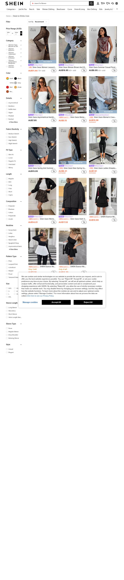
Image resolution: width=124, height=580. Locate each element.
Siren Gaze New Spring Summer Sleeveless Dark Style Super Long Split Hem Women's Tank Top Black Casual (73, 168)
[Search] (91, 3)
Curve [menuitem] (70, 9)
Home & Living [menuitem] (79, 9)
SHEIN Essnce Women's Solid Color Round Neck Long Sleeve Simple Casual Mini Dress (103, 217)
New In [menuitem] (31, 9)
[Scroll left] (114, 9)
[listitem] (42, 49)
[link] (103, 3)
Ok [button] (21, 33)
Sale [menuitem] (38, 9)
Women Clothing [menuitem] (48, 9)
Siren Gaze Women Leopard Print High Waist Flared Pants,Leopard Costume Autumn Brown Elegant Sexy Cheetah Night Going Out (42, 67)
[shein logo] (14, 3)
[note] (42, 61)
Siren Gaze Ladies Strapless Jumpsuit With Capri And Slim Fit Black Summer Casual (103, 168)
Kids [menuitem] (100, 9)
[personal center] (98, 3)
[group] (14, 45)
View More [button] (14, 122)
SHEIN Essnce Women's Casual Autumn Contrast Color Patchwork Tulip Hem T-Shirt (42, 267)
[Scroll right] (117, 9)
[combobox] (38, 22)
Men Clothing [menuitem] (92, 9)
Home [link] (8, 16)
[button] (112, 3)
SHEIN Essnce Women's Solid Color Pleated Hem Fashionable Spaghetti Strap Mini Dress (73, 267)
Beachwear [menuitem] (61, 9)
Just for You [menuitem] (23, 9)
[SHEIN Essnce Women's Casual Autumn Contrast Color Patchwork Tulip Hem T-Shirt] (42, 246)
